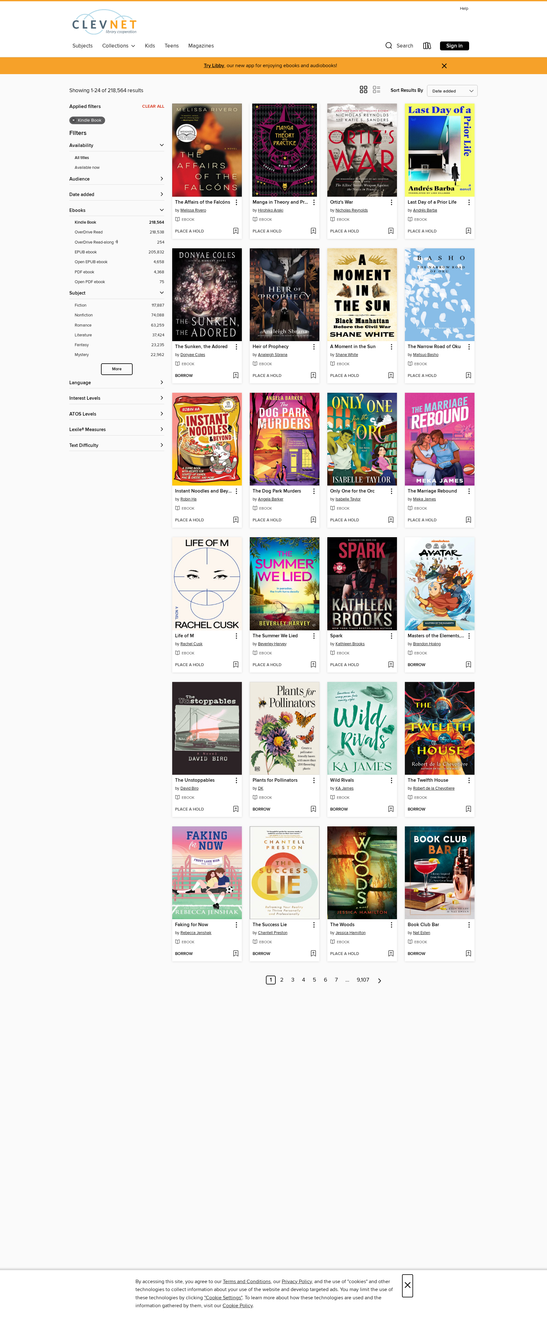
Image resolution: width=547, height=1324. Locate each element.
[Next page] (380, 980)
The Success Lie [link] (270, 925)
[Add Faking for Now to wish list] (236, 954)
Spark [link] (336, 636)
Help (464, 8)
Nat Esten (421, 932)
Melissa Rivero (193, 210)
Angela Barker (270, 499)
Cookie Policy (238, 1305)
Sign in (454, 45)
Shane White (347, 354)
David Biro (189, 788)
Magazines (201, 45)
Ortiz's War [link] (341, 202)
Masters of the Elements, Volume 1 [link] (437, 636)
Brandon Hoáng (427, 643)
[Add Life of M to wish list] (236, 665)
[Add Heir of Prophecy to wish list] (313, 376)
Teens (172, 45)
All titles (82, 158)
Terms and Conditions (247, 1281)
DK (260, 788)
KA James (345, 788)
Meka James (424, 499)
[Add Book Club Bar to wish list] (468, 954)
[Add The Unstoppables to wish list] (236, 809)
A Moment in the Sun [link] (353, 347)
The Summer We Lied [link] (275, 636)
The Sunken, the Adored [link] (201, 347)
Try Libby (214, 65)
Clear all (153, 106)
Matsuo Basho (425, 354)
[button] (398, 47)
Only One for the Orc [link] (352, 491)
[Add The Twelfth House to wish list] (468, 809)
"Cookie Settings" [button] (223, 1298)
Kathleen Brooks (350, 643)
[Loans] (427, 47)
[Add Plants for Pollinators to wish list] (313, 809)
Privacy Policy (297, 1281)
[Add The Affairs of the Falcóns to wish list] (236, 231)
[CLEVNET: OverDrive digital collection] (104, 21)
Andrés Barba (425, 210)
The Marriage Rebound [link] (432, 491)
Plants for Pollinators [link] (275, 780)
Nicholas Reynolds (352, 210)
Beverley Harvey (272, 643)
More (117, 369)
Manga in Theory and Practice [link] (282, 202)
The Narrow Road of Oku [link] (434, 347)
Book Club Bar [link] (423, 925)
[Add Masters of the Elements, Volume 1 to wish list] (468, 665)
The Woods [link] (342, 925)
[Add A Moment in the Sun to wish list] (391, 376)
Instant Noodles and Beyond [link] (204, 491)
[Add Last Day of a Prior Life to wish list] (468, 231)
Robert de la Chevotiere (434, 788)
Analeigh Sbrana (272, 354)
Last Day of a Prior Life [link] (432, 202)
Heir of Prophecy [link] (271, 347)
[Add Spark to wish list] (391, 665)
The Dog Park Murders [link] (277, 491)
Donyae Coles (192, 354)
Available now (87, 167)
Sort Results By (407, 90)
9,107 (363, 980)
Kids (150, 45)
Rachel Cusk (191, 643)
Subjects (82, 45)
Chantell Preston (272, 932)
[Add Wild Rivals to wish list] (391, 809)
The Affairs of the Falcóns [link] (202, 202)
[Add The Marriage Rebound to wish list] (468, 520)
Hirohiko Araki (270, 210)
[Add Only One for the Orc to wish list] (391, 520)
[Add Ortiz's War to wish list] (391, 231)
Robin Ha (188, 499)
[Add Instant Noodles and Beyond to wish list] (236, 520)
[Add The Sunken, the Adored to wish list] (236, 376)
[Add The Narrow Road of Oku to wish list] (468, 376)
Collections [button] (116, 45)
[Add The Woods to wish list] (391, 954)
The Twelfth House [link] (428, 780)
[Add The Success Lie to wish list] (313, 954)
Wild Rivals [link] (342, 780)
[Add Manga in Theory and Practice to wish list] (313, 231)
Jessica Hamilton (351, 932)
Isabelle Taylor (348, 499)
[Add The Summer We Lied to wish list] (313, 665)
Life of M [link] (184, 636)
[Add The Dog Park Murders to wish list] (313, 520)
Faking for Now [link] (191, 925)
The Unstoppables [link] (195, 780)
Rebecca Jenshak (195, 932)
